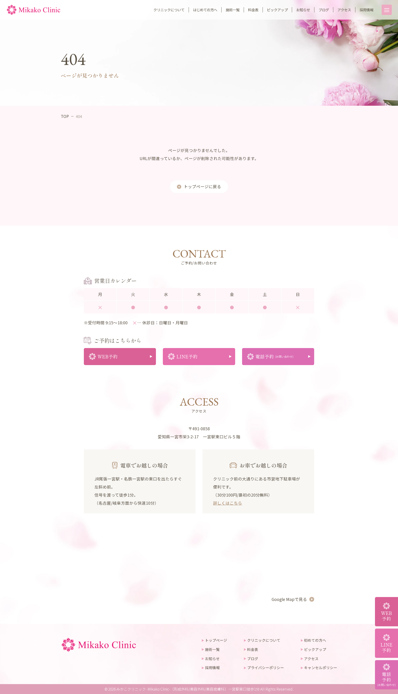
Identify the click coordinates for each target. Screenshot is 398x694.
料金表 (253, 9)
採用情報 (366, 9)
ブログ (324, 9)
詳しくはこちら (227, 503)
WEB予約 (386, 616)
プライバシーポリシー (265, 667)
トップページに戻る (202, 186)
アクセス (344, 9)
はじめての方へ (205, 9)
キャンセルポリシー (320, 667)
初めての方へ (315, 640)
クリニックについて (168, 9)
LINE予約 (386, 647)
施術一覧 (233, 9)
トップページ (216, 640)
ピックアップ (277, 9)
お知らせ (303, 9)
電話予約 (386, 678)
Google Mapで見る (289, 599)
